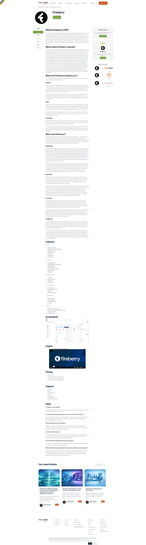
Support (38, 44)
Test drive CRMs (77, 524)
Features (38, 35)
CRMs (89, 522)
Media (38, 38)
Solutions (60, 3)
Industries (77, 3)
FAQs (38, 47)
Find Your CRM (103, 3)
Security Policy (103, 527)
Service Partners (69, 3)
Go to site (102, 57)
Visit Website (57, 17)
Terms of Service (103, 524)
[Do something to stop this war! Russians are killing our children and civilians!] (2, 2)
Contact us (93, 3)
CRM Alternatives (91, 529)
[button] (49, 331)
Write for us (56, 524)
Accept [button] (90, 543)
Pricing (38, 41)
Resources (84, 3)
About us (66, 522)
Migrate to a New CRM (78, 527)
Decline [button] (95, 543)
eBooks (89, 531)
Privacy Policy (85, 539)
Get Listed (56, 522)
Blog (89, 524)
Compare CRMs (52, 3)
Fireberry (103, 51)
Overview (38, 32)
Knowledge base (91, 527)
